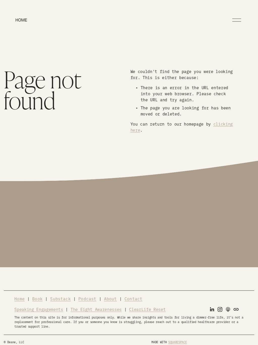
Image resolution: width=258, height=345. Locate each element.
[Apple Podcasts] (228, 309)
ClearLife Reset (147, 309)
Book (37, 299)
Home (21, 20)
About (110, 299)
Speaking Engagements (38, 309)
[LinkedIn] (211, 309)
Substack (60, 299)
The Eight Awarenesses (96, 309)
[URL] (236, 309)
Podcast (87, 299)
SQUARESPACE (177, 342)
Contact (133, 299)
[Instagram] (219, 309)
